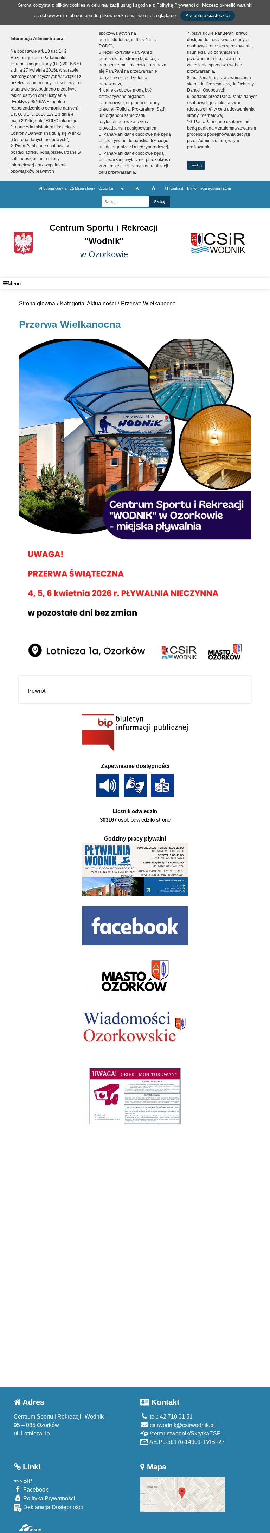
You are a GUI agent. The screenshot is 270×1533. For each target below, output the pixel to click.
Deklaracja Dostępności (52, 1507)
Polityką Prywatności (177, 5)
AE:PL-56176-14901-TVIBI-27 (186, 1442)
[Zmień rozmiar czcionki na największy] (153, 188)
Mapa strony (84, 188)
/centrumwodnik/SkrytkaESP (184, 1433)
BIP (27, 1481)
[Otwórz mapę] (182, 1494)
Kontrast (175, 188)
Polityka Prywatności (48, 1498)
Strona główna (54, 188)
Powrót (36, 691)
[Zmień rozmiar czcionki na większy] (137, 188)
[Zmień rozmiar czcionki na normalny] (121, 188)
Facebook (35, 1490)
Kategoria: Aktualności (88, 303)
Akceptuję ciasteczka (208, 15)
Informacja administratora (210, 188)
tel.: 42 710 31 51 (170, 1417)
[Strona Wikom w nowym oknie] (30, 1527)
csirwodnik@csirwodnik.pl (181, 1425)
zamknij (196, 165)
